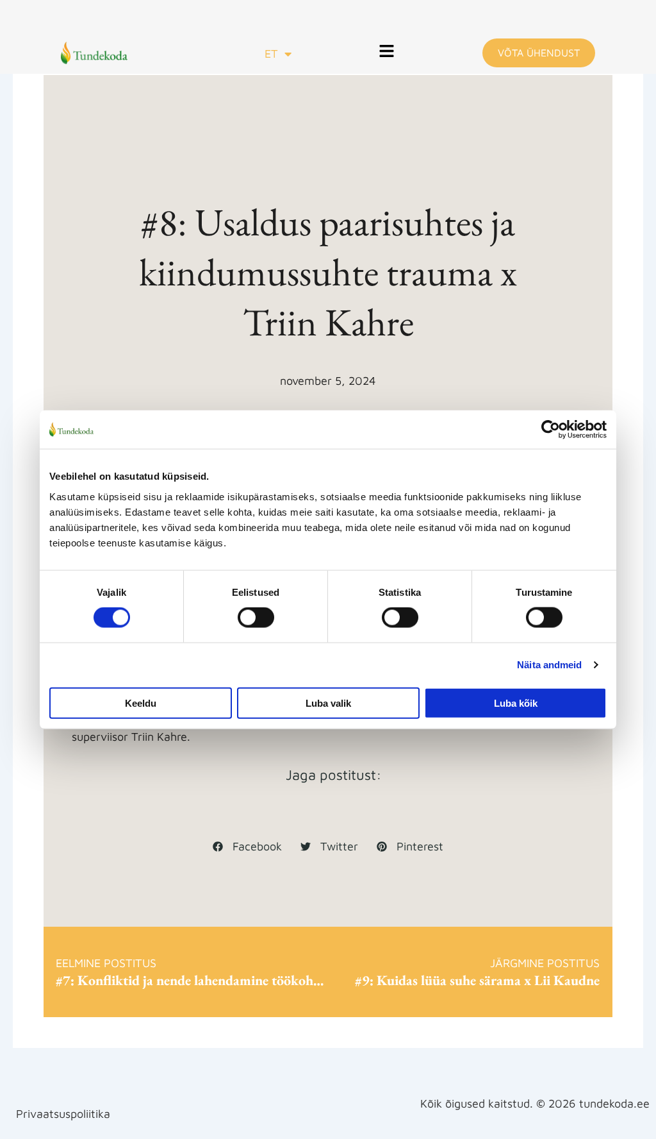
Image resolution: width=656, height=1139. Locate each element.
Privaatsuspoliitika (63, 1113)
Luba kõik (515, 702)
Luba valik (328, 702)
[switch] (256, 617)
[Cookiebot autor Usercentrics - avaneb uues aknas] (551, 429)
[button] (386, 52)
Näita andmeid (549, 664)
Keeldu (140, 702)
